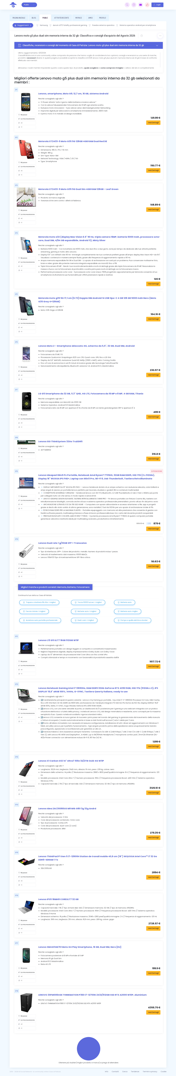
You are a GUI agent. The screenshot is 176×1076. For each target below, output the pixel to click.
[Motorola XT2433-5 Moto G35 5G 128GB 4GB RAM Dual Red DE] (26, 149)
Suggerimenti (23, 25)
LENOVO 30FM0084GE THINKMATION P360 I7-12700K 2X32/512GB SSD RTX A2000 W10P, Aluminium (92, 994)
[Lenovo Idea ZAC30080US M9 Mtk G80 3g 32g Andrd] (26, 816)
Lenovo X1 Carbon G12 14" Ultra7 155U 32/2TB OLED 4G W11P (71, 760)
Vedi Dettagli (153, 122)
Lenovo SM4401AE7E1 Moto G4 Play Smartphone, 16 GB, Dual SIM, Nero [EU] (79, 946)
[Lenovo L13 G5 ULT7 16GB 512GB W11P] (26, 648)
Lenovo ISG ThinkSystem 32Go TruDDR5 (60, 441)
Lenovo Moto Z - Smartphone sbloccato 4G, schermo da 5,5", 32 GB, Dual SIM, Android (86, 345)
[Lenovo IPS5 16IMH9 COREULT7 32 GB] (26, 907)
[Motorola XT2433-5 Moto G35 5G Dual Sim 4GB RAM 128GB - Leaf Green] (26, 197)
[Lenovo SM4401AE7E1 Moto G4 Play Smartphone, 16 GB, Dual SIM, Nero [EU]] (26, 955)
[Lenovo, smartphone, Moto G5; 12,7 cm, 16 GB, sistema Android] (26, 101)
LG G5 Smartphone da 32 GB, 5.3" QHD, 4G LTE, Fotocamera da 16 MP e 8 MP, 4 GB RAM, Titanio (90, 393)
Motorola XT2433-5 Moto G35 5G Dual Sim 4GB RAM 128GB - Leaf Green (78, 189)
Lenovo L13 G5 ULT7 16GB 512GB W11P (58, 640)
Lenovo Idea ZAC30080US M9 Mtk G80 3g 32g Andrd (67, 808)
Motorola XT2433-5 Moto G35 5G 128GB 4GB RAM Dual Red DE (72, 141)
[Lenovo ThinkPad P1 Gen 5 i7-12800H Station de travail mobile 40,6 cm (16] (26, 862)
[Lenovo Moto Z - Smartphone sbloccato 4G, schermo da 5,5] (26, 353)
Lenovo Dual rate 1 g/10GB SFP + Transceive (62, 542)
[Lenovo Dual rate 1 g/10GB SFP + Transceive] (26, 551)
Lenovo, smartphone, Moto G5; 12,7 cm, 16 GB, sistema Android (73, 93)
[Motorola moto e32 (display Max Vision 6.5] (26, 244)
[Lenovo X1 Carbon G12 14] (26, 768)
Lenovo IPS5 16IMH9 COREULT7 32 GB (58, 899)
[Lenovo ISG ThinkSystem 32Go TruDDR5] (26, 442)
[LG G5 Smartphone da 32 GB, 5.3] (26, 401)
